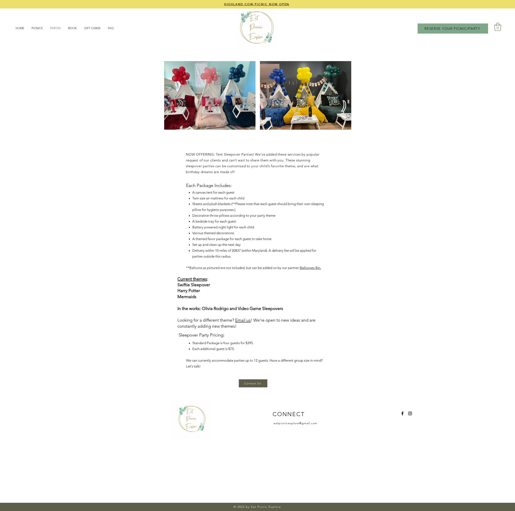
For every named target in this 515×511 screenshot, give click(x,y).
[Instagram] (410, 413)
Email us (243, 320)
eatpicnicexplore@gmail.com (295, 423)
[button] (497, 27)
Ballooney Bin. (310, 268)
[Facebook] (402, 413)
